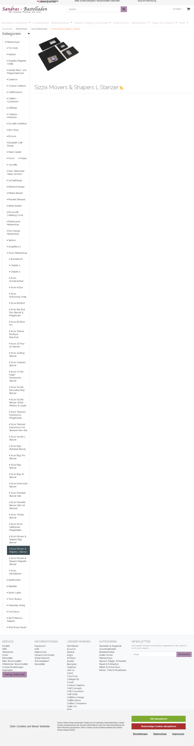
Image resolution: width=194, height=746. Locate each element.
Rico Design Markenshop (13, 232)
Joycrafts (12, 164)
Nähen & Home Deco (109, 667)
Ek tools (12, 136)
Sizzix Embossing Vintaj (17, 295)
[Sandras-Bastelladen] (32, 9)
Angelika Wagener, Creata (17, 62)
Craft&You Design (75, 697)
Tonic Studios (15, 599)
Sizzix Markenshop (17, 253)
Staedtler (12, 586)
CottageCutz (73, 679)
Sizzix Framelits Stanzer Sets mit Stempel (17, 505)
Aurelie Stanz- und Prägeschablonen (16, 71)
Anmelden (177, 9)
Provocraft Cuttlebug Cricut (15, 213)
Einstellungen (140, 734)
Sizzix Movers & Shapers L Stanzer (18, 550)
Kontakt (6, 646)
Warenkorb (7, 652)
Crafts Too (72, 706)
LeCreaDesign (15, 180)
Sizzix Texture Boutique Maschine (16, 334)
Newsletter (40, 664)
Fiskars (23, 158)
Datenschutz (41, 652)
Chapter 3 (15, 265)
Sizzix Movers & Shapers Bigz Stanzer (17, 539)
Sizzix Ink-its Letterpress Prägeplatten (15, 527)
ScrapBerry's (14, 246)
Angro (70, 655)
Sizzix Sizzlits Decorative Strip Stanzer (17, 390)
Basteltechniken (60, 22)
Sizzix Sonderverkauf (16, 279)
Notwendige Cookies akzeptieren (158, 726)
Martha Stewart (15, 193)
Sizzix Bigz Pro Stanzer (17, 457)
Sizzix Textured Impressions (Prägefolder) (17, 415)
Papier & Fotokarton (163, 22)
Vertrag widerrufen (14, 674)
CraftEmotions (15, 92)
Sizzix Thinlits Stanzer (16, 516)
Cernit (70, 673)
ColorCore (72, 676)
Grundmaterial (41, 22)
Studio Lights (14, 592)
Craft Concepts (74, 688)
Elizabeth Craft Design (14, 144)
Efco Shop (13, 130)
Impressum (40, 646)
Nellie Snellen (15, 206)
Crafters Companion (77, 703)
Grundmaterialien (107, 649)
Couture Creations (17, 86)
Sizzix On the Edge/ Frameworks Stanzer (16, 376)
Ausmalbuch (16, 259)
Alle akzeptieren (158, 718)
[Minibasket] (188, 9)
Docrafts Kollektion (17, 123)
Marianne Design (16, 187)
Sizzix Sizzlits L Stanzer (17, 438)
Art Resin (71, 658)
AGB (37, 649)
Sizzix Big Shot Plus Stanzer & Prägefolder (17, 312)
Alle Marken (73, 646)
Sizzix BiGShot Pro (17, 323)
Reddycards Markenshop (13, 223)
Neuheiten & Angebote (14, 22)
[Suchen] (124, 9)
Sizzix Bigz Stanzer (15, 466)
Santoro (12, 240)
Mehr (182, 22)
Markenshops (139, 22)
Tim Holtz (13, 48)
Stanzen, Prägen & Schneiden (92, 22)
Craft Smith (72, 694)
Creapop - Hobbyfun (12, 115)
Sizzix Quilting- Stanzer (17, 354)
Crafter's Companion (12, 100)
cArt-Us (70, 670)
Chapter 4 (15, 271)
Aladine (12, 54)
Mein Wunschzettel (11, 661)
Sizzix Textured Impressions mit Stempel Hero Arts (18, 427)
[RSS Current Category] (121, 88)
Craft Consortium (75, 691)
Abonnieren (184, 654)
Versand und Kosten (44, 655)
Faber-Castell (14, 152)
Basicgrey (72, 664)
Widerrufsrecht (42, 658)
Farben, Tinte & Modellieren (112, 670)
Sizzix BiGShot (17, 303)
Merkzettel (7, 658)
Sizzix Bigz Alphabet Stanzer (17, 447)
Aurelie (70, 661)
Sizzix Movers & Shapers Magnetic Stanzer (18, 561)
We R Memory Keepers (15, 619)
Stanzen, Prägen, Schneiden (112, 661)
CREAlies (12, 108)
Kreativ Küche (121, 22)
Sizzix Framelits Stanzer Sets (17, 494)
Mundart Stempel (16, 199)
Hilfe (4, 649)
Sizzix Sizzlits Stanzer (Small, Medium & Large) (17, 402)
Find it (11, 158)
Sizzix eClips (16, 287)
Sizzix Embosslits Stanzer (18, 485)
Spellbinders (14, 580)
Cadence (12, 79)
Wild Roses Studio (17, 627)
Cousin (70, 682)
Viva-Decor (13, 611)
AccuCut (71, 649)
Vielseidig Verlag (16, 605)
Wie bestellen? (42, 661)
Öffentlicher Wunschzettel (15, 664)
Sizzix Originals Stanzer (17, 364)
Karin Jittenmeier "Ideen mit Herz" (16, 172)
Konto (5, 655)
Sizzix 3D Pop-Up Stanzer (17, 345)
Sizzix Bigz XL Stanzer (16, 475)
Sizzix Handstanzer (15, 572)
